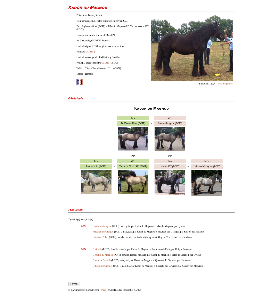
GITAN (105, 62)
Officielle (97, 249)
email (103, 289)
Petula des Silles (100, 237)
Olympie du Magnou (103, 254)
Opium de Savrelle (102, 260)
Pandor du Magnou (102, 226)
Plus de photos (225, 83)
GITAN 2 (90, 51)
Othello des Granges (103, 265)
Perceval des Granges (103, 231)
